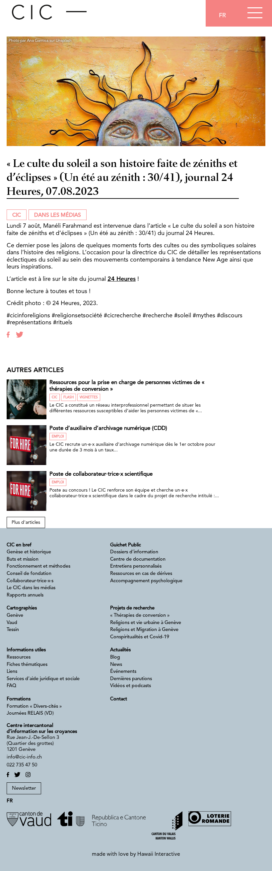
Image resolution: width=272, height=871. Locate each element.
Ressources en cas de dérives (141, 573)
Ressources (19, 657)
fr (222, 16)
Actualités (120, 650)
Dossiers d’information (134, 552)
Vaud (12, 622)
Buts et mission (22, 559)
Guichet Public (125, 545)
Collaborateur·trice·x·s (30, 581)
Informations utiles (26, 650)
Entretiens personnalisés (136, 566)
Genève (15, 615)
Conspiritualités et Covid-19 (139, 637)
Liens (12, 671)
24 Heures (121, 279)
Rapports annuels (25, 595)
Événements (123, 671)
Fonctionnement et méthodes (38, 566)
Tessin (13, 629)
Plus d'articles (26, 522)
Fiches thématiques (27, 664)
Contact (118, 699)
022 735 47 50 (22, 765)
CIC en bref (19, 545)
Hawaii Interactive (158, 854)
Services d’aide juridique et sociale (43, 678)
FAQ (11, 685)
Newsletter (24, 788)
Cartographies (22, 608)
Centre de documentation (138, 559)
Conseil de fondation (29, 573)
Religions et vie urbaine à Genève (145, 622)
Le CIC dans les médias (31, 588)
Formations (19, 699)
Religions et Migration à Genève (144, 629)
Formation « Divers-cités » (34, 706)
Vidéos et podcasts (130, 685)
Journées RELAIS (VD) (30, 713)
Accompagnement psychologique (146, 581)
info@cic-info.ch (24, 757)
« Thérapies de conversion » (140, 615)
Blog (115, 657)
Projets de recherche (132, 608)
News (116, 664)
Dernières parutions (131, 678)
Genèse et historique (29, 552)
